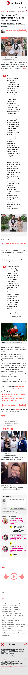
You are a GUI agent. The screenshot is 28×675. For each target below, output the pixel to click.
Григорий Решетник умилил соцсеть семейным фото (12, 488)
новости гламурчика (8, 624)
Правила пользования (5, 666)
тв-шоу (17, 632)
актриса (9, 617)
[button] (22, 7)
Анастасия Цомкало (12, 30)
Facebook (18, 409)
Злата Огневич (9, 420)
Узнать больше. (4, 671)
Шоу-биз (21, 615)
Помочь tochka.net (14, 11)
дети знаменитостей (8, 619)
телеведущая (6, 634)
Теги (3, 599)
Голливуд (15, 607)
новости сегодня (20, 624)
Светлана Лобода (7, 613)
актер (3, 617)
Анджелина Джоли (7, 606)
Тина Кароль (17, 613)
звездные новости (7, 620)
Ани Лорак (18, 606)
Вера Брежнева (6, 607)
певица (9, 628)
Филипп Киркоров (7, 615)
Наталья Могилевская (8, 611)
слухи (11, 632)
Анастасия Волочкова (18, 604)
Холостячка (9, 425)
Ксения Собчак (17, 609)
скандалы (5, 632)
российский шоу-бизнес (9, 630)
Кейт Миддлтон (6, 609)
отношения (19, 626)
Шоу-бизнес (5, 38)
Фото (15, 615)
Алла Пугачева (6, 604)
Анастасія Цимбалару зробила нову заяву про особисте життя (18, 521)
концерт (17, 620)
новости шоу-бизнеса (12, 423)
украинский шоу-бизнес (19, 634)
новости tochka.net (7, 622)
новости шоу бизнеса (8, 626)
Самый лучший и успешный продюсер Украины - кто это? (18, 538)
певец (3, 628)
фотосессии (5, 635)
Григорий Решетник (11, 421)
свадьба (20, 630)
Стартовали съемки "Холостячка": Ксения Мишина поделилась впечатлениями (13, 457)
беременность (18, 617)
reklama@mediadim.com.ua (6, 659)
